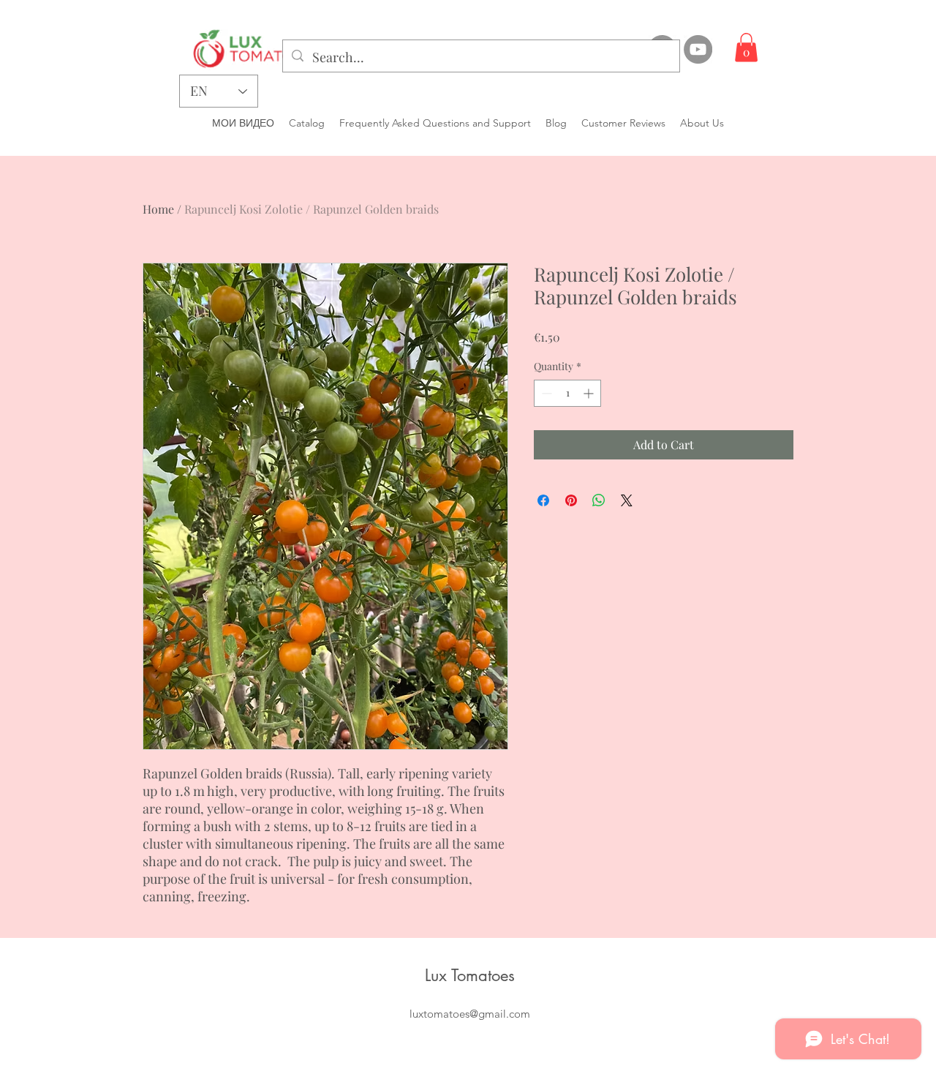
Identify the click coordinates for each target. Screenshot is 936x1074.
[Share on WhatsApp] (599, 500)
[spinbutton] (567, 393)
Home (158, 209)
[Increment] (590, 393)
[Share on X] (626, 500)
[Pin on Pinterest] (571, 500)
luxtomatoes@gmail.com (470, 1014)
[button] (746, 47)
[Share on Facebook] (543, 500)
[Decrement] (545, 393)
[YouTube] (698, 49)
